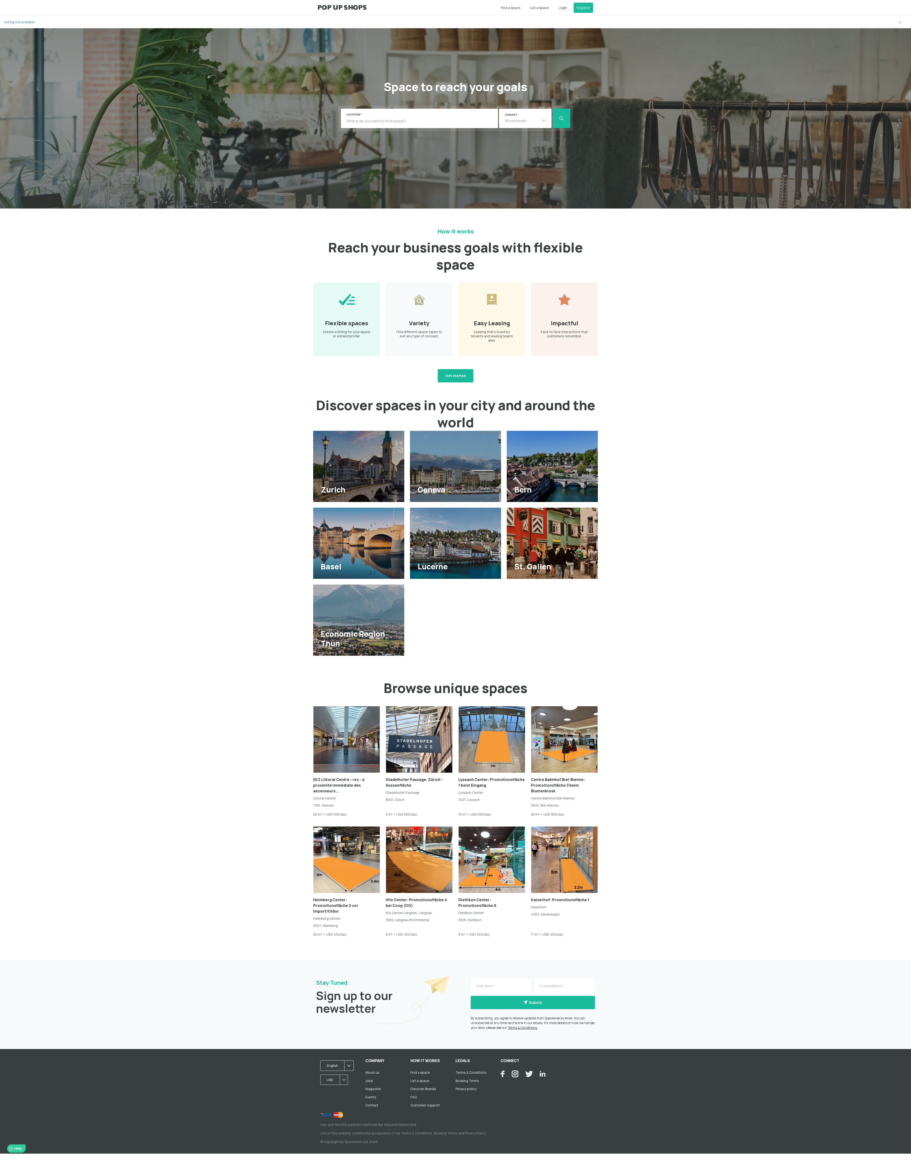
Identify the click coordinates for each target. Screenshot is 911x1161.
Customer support (425, 1105)
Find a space (511, 7)
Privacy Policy (475, 1133)
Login (562, 7)
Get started (455, 375)
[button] (525, 118)
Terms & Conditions (471, 1072)
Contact (371, 1105)
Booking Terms (467, 1080)
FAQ (413, 1097)
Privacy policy (466, 1089)
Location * (354, 114)
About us (372, 1072)
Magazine (373, 1089)
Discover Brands (423, 1089)
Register (583, 7)
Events (370, 1097)
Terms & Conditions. (523, 1027)
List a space (539, 7)
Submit (534, 1002)
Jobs (369, 1080)
